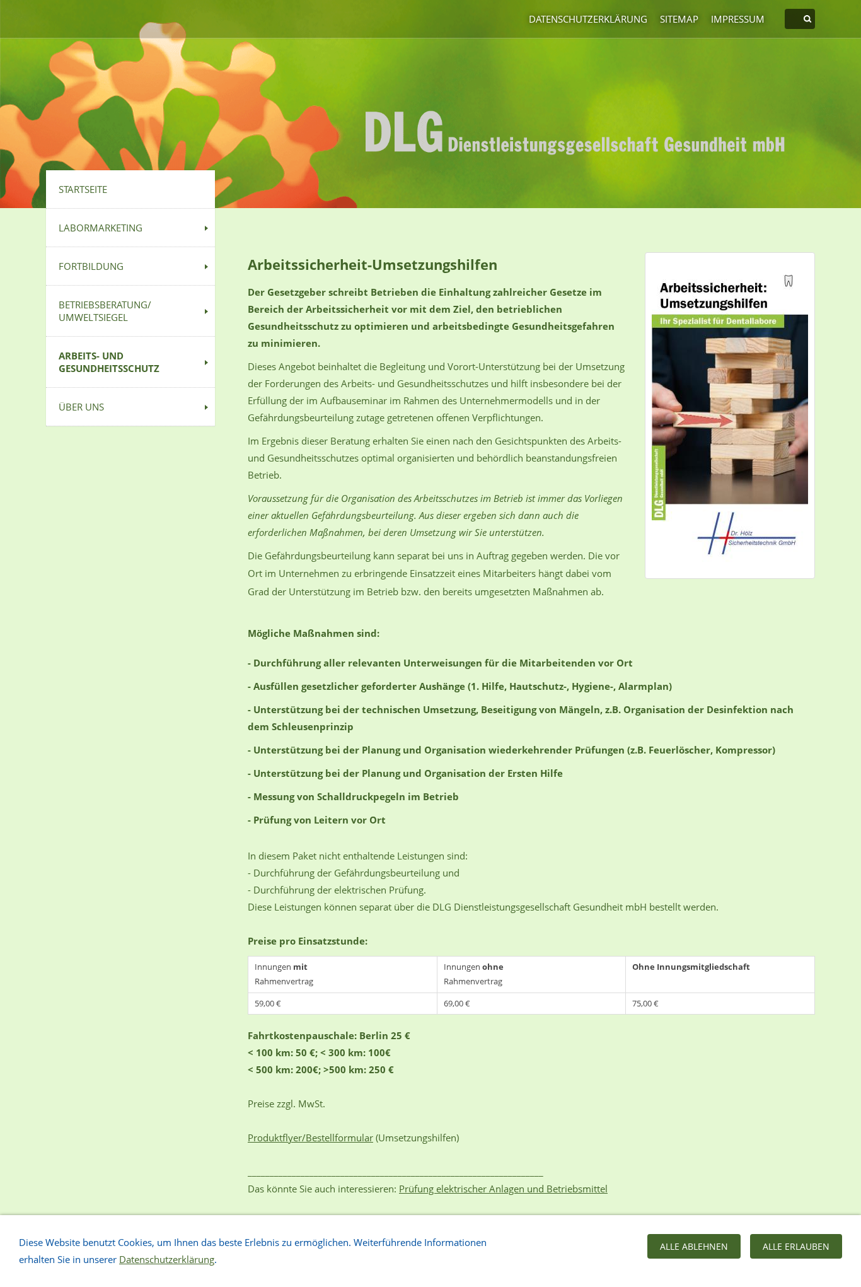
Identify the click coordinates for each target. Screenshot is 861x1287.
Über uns (81, 406)
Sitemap (679, 19)
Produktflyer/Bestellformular (310, 1137)
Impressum (738, 19)
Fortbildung (91, 266)
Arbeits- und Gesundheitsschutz (109, 362)
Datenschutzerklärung (588, 19)
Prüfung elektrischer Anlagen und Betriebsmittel (503, 1188)
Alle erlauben (796, 1246)
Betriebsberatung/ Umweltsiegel (105, 310)
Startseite (83, 189)
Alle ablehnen (694, 1246)
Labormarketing (100, 227)
